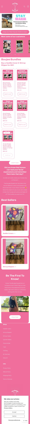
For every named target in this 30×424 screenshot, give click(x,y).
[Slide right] (18, 54)
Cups (4, 347)
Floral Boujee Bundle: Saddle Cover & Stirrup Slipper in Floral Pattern (21, 116)
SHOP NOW (15, 162)
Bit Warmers (6, 354)
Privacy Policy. (8, 408)
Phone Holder (6, 343)
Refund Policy (7, 371)
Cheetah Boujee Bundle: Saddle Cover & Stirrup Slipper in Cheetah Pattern (21, 85)
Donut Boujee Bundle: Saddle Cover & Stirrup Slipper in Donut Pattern (7, 116)
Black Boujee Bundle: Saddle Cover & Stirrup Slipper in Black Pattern (7, 85)
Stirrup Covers (7, 336)
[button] (2, 6)
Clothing (5, 350)
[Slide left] (11, 54)
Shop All (5, 358)
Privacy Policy (7, 368)
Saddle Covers (8, 233)
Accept (14, 412)
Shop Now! (15, 317)
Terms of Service (7, 379)
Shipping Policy (7, 375)
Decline (14, 416)
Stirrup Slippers (8, 266)
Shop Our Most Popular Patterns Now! (15, 32)
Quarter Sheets (7, 339)
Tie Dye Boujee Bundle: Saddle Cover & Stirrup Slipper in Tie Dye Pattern (7, 146)
